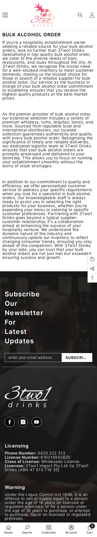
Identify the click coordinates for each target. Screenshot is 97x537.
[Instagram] (23, 422)
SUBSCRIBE (77, 357)
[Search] (80, 15)
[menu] (5, 15)
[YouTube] (36, 422)
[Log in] (92, 15)
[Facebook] (10, 422)
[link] (27, 529)
